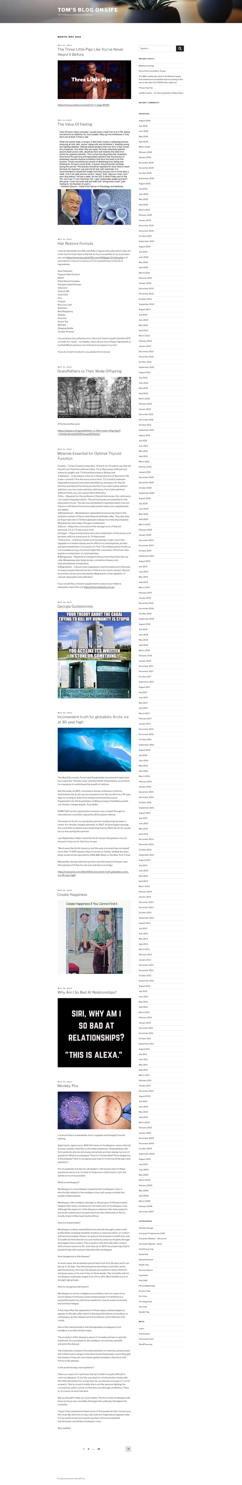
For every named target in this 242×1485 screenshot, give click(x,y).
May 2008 (143, 1190)
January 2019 (145, 598)
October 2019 (145, 550)
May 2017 (143, 703)
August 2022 (144, 372)
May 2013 (143, 939)
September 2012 (146, 980)
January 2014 (145, 897)
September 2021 (146, 430)
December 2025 (146, 162)
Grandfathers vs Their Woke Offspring (89, 371)
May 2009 (143, 1175)
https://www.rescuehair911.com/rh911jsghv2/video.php (94, 257)
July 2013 (143, 928)
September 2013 (146, 918)
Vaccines (143, 1306)
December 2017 (146, 666)
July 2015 (143, 818)
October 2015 (145, 802)
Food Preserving (146, 1249)
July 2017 (143, 692)
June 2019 (143, 571)
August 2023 (145, 309)
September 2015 (146, 808)
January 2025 (145, 220)
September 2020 (146, 493)
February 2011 (145, 1080)
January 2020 (145, 535)
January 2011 (145, 1085)
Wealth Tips (144, 1312)
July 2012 (143, 991)
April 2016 (143, 771)
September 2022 (146, 367)
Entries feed (144, 1334)
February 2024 (145, 278)
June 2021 (143, 446)
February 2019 (145, 593)
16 (99, 1449)
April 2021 (143, 456)
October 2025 (145, 173)
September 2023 (146, 304)
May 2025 (143, 199)
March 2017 (144, 713)
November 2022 (146, 356)
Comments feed (146, 1339)
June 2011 (143, 1059)
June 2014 (143, 870)
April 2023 (143, 330)
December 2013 (146, 902)
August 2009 (145, 1159)
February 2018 (145, 655)
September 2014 (146, 855)
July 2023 (143, 314)
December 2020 (146, 477)
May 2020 (143, 514)
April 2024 (143, 267)
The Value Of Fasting (74, 124)
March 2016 (144, 776)
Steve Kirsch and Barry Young (152, 71)
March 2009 (144, 1180)
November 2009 (146, 1143)
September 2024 (146, 241)
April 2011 (143, 1070)
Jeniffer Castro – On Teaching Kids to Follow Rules (161, 93)
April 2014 (143, 881)
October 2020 (145, 488)
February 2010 (145, 1127)
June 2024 (143, 257)
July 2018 (143, 629)
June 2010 (143, 1106)
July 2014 (143, 865)
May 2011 (143, 1064)
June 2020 (143, 508)
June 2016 (143, 760)
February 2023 (145, 341)
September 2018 (146, 619)
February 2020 (145, 530)
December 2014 (146, 839)
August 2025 (145, 183)
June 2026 (143, 131)
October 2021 (145, 425)
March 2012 (144, 1012)
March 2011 (144, 1075)
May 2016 (143, 765)
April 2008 (143, 1196)
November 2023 (146, 293)
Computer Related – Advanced (152, 1238)
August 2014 (144, 860)
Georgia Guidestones (75, 606)
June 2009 (144, 1169)
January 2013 (145, 960)
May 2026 (143, 136)
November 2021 (146, 419)
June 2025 (143, 194)
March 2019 (144, 587)
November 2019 (146, 545)
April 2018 (143, 645)
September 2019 (146, 556)
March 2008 (144, 1201)
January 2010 (145, 1133)
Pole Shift (143, 1280)
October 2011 (145, 1038)
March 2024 (144, 273)
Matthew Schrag (146, 66)
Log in (141, 1328)
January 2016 (145, 786)
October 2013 (145, 912)
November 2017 (146, 671)
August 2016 (144, 750)
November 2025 (146, 168)
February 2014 (145, 891)
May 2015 (143, 828)
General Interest (146, 1259)
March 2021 (144, 461)
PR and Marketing (147, 1286)
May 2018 (143, 640)
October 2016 (145, 739)
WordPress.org (145, 1344)
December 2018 (146, 603)
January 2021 (145, 472)
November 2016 (146, 734)
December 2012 (146, 965)
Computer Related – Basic (150, 1244)
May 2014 (143, 876)
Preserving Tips (146, 88)
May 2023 (143, 325)
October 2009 (145, 1148)
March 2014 (144, 886)
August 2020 (145, 498)
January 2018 (145, 661)
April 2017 (143, 708)
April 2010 (143, 1117)
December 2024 (146, 225)
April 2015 (143, 834)
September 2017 (146, 682)
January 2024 (145, 283)
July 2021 (143, 440)
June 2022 (143, 383)
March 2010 (144, 1122)
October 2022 (145, 362)
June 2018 (143, 634)
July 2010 (143, 1101)
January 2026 (145, 157)
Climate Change (146, 1228)
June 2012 (143, 996)
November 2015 (146, 797)
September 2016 (146, 745)
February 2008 (145, 1206)
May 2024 (143, 262)
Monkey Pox (67, 1086)
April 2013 (143, 944)
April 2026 (143, 141)
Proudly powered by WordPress (71, 1478)
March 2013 (144, 949)
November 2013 (146, 907)
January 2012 (145, 1023)
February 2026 (145, 152)
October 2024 (145, 236)
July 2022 (143, 377)
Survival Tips (144, 1291)
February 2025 (145, 215)
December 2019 (146, 540)
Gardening (143, 1254)
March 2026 (144, 147)
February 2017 (145, 718)
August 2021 (144, 435)
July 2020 (143, 503)
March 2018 (144, 650)
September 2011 (146, 1043)
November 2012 (146, 970)
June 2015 (143, 823)
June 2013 (143, 933)
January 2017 (145, 724)
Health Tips (144, 1265)
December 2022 (146, 351)
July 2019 (143, 566)
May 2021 (143, 451)
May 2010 (143, 1112)
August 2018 (144, 624)
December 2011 (146, 1028)
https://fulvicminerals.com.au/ (99, 587)
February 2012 (145, 1017)
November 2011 (146, 1033)
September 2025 (146, 178)
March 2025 (144, 210)
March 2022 (144, 398)
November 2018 (146, 608)
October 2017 (145, 676)
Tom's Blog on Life (88, 10)
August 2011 (144, 1049)
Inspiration (143, 1275)
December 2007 (146, 1211)
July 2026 (143, 126)
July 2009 (143, 1164)
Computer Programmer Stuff (152, 1233)
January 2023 (145, 346)
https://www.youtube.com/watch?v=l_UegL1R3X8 (83, 105)
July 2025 (143, 189)
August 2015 (144, 813)
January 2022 (145, 409)
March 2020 (144, 524)
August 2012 (144, 986)
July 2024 (143, 252)
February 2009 (145, 1185)
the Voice (143, 1296)
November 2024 (146, 231)
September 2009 (146, 1154)
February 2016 (145, 781)
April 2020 (143, 519)
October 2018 (145, 613)
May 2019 (143, 577)
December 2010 (146, 1091)
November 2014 (146, 844)
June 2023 (143, 320)
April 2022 (143, 393)
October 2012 (145, 975)
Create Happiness (72, 894)
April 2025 (143, 204)
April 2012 (143, 1007)
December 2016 (146, 729)
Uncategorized (145, 1301)
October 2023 (145, 299)
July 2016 (143, 755)
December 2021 (146, 414)
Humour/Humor (146, 1270)
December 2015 (146, 792)
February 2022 (145, 404)
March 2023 (144, 335)
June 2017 (143, 697)
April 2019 (143, 582)
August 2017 (144, 687)
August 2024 (145, 246)
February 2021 (145, 467)
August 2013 (144, 923)
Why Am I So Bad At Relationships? (87, 992)
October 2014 (145, 849)
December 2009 (146, 1138)
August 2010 (145, 1096)
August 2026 (145, 120)
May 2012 (143, 1002)
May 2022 (143, 388)
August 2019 (144, 561)
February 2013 (145, 954)
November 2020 (146, 482)
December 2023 (146, 288)
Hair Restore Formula (75, 243)
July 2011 (143, 1054)
